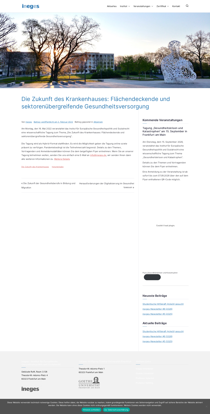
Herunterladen (58, 167)
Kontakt (176, 6)
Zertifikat (161, 6)
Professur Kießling (144, 383)
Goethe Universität (145, 373)
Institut (123, 6)
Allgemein (98, 122)
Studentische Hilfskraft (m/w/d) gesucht (163, 304)
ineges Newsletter (144, 368)
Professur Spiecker (145, 378)
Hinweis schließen (91, 410)
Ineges (29, 122)
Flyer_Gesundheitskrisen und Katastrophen (160, 273)
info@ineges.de (98, 155)
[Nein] (206, 406)
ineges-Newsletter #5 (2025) (157, 314)
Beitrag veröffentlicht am (53, 122)
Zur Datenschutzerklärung (116, 410)
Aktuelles (112, 6)
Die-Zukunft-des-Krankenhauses (35, 167)
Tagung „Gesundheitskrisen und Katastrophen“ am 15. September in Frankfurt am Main (165, 131)
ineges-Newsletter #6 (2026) (157, 309)
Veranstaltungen (141, 6)
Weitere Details (62, 159)
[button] (128, 6)
